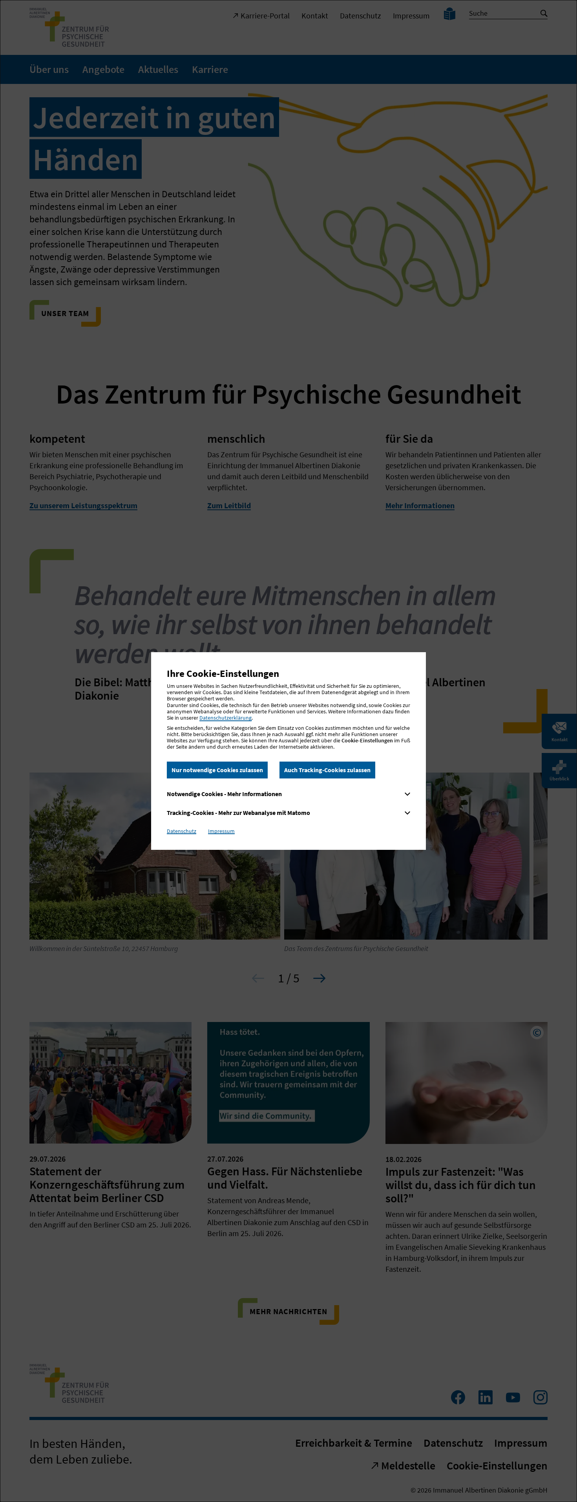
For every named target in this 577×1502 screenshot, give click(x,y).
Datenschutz (181, 831)
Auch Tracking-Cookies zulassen (327, 770)
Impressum (221, 831)
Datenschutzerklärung (225, 717)
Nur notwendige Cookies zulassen (217, 770)
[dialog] (288, 751)
